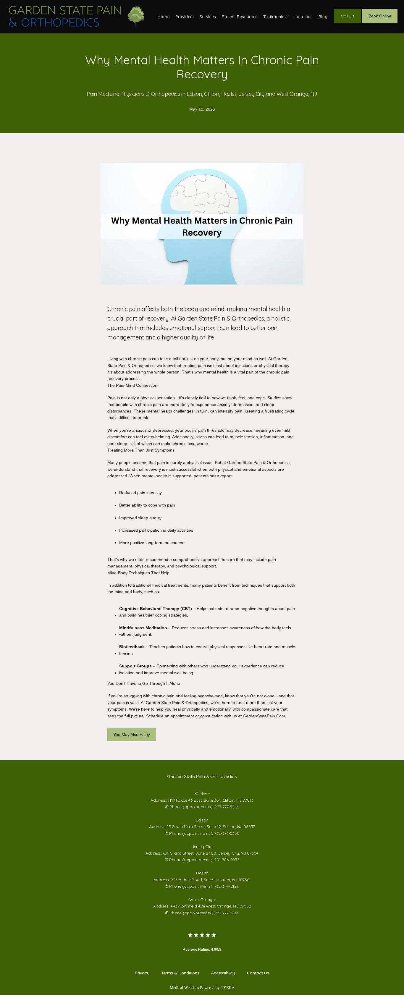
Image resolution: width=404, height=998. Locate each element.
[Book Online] (380, 23)
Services (208, 16)
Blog (323, 16)
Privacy (142, 973)
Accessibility (223, 973)
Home (163, 16)
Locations (303, 16)
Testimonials (275, 16)
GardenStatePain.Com (264, 716)
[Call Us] (347, 23)
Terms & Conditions (180, 973)
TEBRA (228, 988)
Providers (184, 16)
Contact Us (258, 973)
